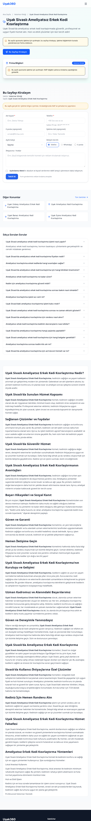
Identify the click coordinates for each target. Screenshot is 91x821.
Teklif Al (12, 176)
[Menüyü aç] (85, 3)
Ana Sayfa (7, 14)
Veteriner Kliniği (20, 14)
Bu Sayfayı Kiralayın (18, 52)
